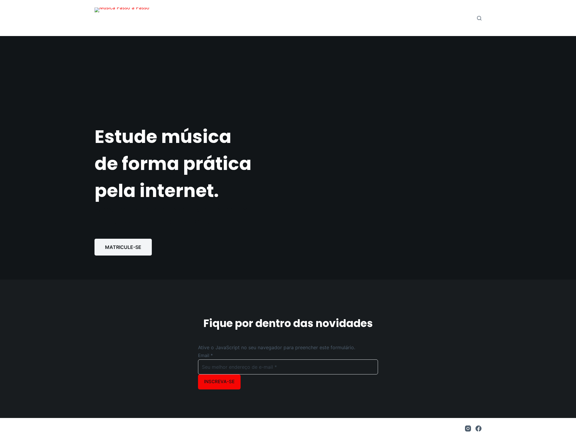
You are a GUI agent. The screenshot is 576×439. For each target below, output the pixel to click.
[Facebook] (479, 428)
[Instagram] (468, 428)
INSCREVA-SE (219, 381)
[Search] (479, 18)
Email (205, 355)
